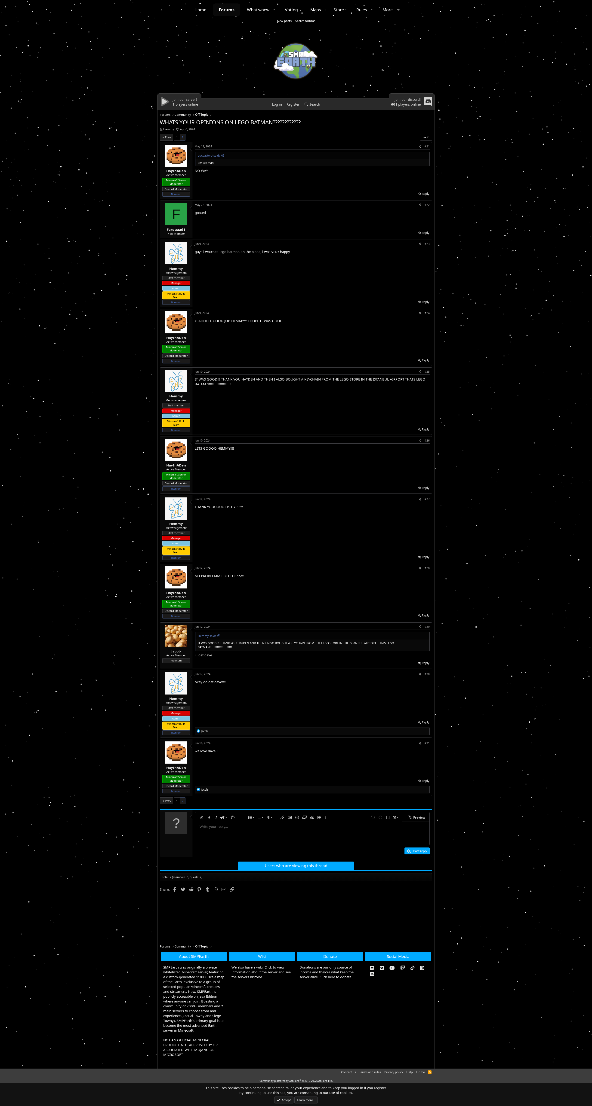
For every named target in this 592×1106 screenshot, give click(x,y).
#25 (427, 372)
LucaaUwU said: (209, 155)
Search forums (305, 21)
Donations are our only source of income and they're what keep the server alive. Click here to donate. (326, 972)
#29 (427, 627)
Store (338, 9)
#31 (427, 743)
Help (409, 1072)
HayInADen (176, 170)
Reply (425, 194)
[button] (274, 9)
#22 (427, 205)
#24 (427, 313)
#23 (427, 244)
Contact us (348, 1072)
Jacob (176, 651)
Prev (168, 137)
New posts (284, 21)
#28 (427, 568)
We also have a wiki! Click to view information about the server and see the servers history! (261, 972)
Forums (226, 9)
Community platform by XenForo (296, 1080)
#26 (427, 440)
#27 (427, 499)
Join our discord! (408, 99)
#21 (427, 146)
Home (200, 9)
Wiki (262, 956)
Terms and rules (370, 1072)
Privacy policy (393, 1072)
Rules (361, 9)
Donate (330, 956)
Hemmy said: (207, 636)
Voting (291, 9)
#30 (427, 674)
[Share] (420, 146)
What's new (258, 9)
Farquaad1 (176, 229)
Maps (315, 9)
